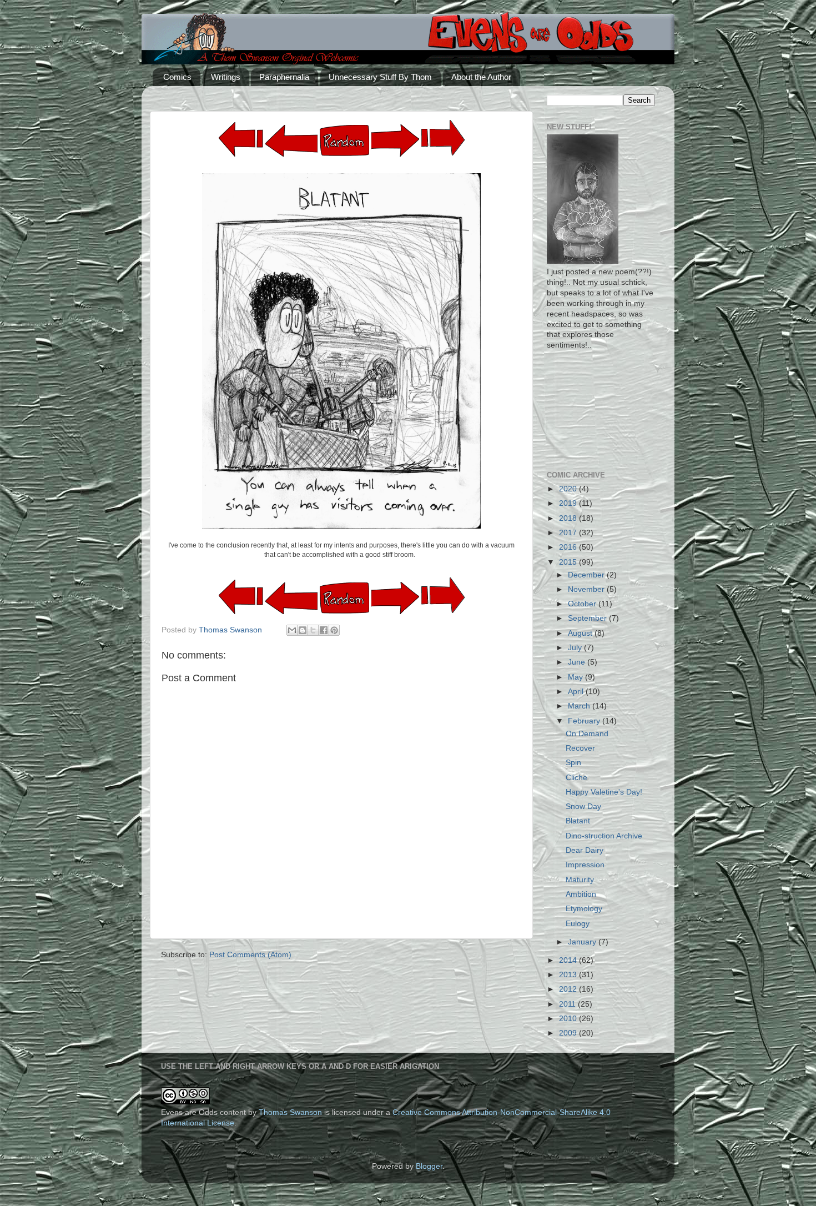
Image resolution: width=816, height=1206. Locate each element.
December (587, 575)
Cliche (576, 777)
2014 (569, 960)
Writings (225, 77)
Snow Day (583, 806)
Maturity (580, 880)
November (587, 589)
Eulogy (578, 923)
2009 (569, 1033)
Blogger (429, 1166)
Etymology (584, 908)
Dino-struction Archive (604, 836)
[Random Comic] (344, 141)
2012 (569, 989)
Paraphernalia (284, 77)
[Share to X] (313, 630)
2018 (569, 518)
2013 (569, 975)
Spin (573, 762)
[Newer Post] (395, 154)
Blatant (578, 821)
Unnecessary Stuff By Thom (380, 77)
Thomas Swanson (290, 1112)
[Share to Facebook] (323, 630)
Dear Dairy (584, 850)
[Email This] (292, 630)
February (585, 721)
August (581, 633)
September (588, 618)
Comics (177, 77)
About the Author (481, 77)
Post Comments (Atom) (250, 955)
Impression (585, 865)
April (577, 691)
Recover (580, 748)
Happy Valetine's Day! (604, 792)
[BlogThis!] (302, 630)
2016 (569, 547)
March (580, 706)
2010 (569, 1018)
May (576, 677)
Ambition (581, 894)
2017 (569, 533)
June (577, 662)
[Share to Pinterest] (334, 630)
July (576, 648)
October (583, 604)
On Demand (587, 734)
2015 (569, 562)
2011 (568, 1004)
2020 (569, 489)
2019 (569, 503)
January (583, 942)
